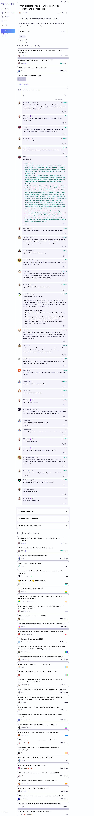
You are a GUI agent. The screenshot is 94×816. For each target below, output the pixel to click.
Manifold (22, 36)
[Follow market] (62, 2)
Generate (62, 31)
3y (32, 116)
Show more (21, 79)
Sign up (7, 30)
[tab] (24, 84)
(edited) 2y (36, 409)
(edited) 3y (35, 102)
